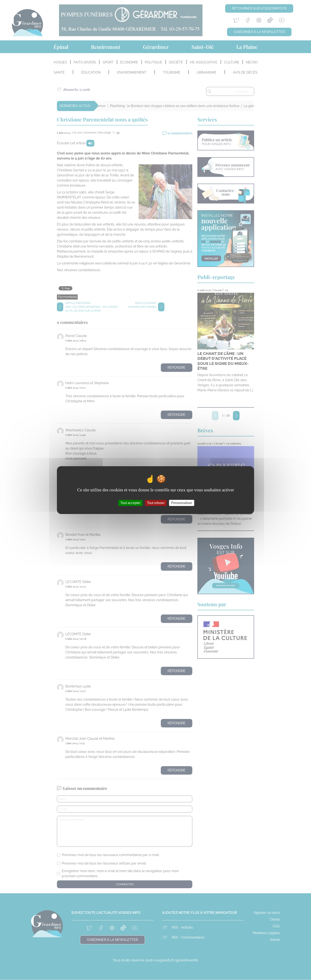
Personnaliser (181, 502)
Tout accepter (130, 502)
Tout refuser (156, 502)
